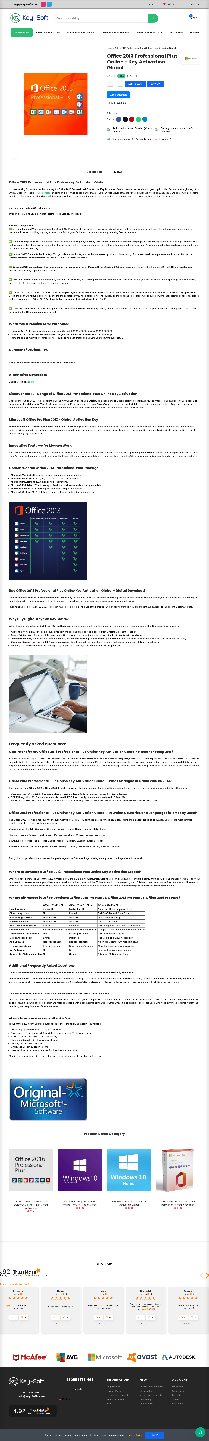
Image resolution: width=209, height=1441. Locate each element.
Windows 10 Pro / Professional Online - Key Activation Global (80, 1203)
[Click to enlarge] (15, 155)
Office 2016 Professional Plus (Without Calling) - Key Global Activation (31, 1205)
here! (32, 381)
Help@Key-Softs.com (26, 4)
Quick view (44, 1155)
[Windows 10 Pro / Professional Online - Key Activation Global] (80, 1170)
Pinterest (131, 119)
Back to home (193, 48)
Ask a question (118, 94)
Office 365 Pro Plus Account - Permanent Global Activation (178, 1203)
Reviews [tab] (117, 172)
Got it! (155, 1435)
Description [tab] (94, 172)
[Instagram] (43, 4)
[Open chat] (200, 1432)
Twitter (125, 119)
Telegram (144, 119)
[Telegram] (49, 4)
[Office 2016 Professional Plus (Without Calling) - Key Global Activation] (31, 1170)
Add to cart (135, 83)
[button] (13, 1317)
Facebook (118, 119)
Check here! (43, 192)
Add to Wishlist (117, 103)
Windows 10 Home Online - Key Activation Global (129, 1203)
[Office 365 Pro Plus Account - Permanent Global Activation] (178, 1170)
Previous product (189, 48)
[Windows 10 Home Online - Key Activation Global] (129, 1170)
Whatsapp (138, 119)
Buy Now (156, 83)
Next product (197, 48)
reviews (35, 1275)
